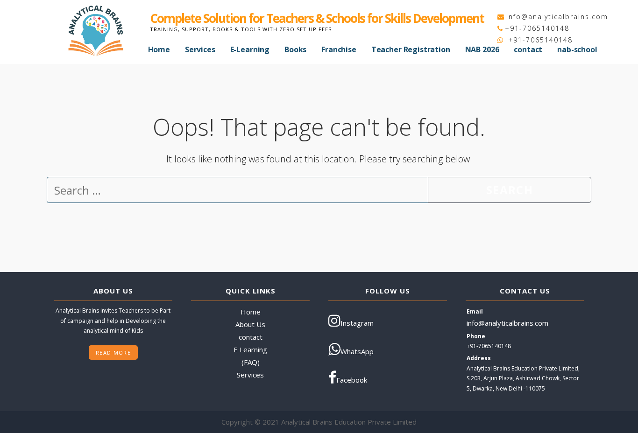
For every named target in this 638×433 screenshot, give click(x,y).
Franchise (338, 49)
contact (528, 49)
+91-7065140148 (537, 28)
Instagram (357, 323)
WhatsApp (357, 351)
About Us (250, 324)
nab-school (577, 49)
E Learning (250, 349)
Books (295, 49)
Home (159, 49)
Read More (113, 352)
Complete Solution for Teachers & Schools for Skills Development (317, 18)
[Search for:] (237, 192)
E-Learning (249, 49)
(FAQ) (250, 362)
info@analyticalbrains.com (557, 16)
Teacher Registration (410, 49)
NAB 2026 (482, 49)
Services (200, 49)
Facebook (351, 379)
